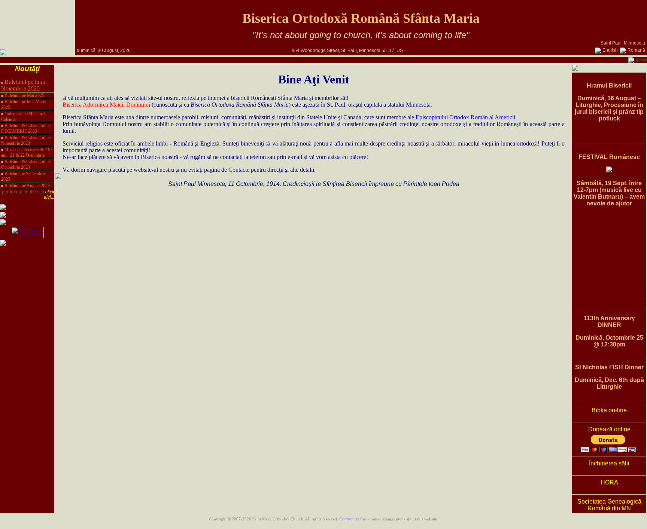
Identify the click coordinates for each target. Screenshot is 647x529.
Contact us (349, 519)
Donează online (609, 429)
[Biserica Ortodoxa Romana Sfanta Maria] (3, 52)
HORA (609, 482)
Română (636, 50)
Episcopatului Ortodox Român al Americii (465, 117)
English (610, 50)
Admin (641, 60)
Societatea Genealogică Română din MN (609, 504)
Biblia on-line (609, 410)
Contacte (238, 169)
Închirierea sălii (609, 463)
